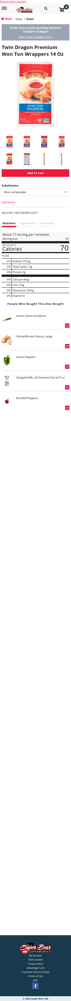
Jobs (35, 980)
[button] (9, 142)
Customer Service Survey (35, 972)
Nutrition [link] (9, 223)
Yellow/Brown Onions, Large (34, 336)
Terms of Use (35, 976)
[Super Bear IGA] (25, 8)
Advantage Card (35, 968)
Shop (19, 19)
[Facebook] (35, 986)
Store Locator (35, 959)
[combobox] (35, 192)
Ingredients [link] (27, 223)
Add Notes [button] (8, 202)
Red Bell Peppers (27, 398)
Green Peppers (26, 357)
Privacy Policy (35, 964)
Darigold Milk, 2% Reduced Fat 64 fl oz (40, 377)
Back (8, 19)
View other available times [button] (35, 37)
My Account (35, 955)
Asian (30, 19)
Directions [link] (46, 223)
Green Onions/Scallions (31, 316)
